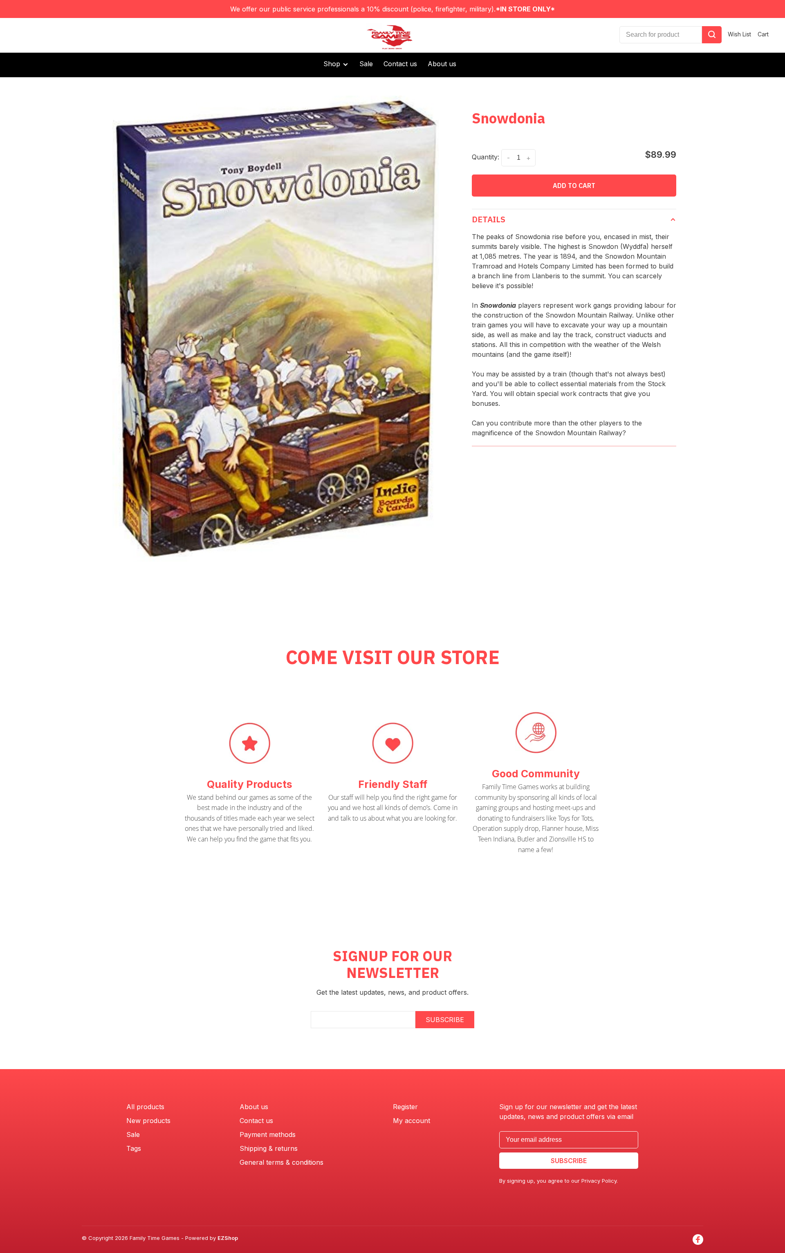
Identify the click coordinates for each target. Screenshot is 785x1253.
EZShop (228, 1238)
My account (411, 1121)
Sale (366, 64)
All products (145, 1107)
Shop (332, 64)
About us (442, 64)
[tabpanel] (276, 329)
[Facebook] (698, 1239)
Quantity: (485, 157)
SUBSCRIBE (445, 1020)
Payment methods (268, 1134)
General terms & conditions (281, 1162)
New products (148, 1121)
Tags (133, 1148)
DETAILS (488, 219)
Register (405, 1107)
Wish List (739, 34)
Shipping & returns (269, 1148)
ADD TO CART (574, 185)
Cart (763, 34)
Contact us (400, 64)
